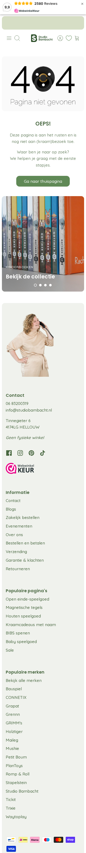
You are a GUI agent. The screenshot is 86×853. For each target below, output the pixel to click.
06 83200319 (17, 403)
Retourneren (18, 568)
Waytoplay (16, 816)
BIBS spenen (18, 632)
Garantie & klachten (25, 560)
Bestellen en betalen (25, 542)
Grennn (13, 714)
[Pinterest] (31, 453)
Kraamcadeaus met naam (31, 624)
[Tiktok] (42, 453)
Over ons (14, 534)
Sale (10, 650)
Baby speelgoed (21, 641)
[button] (35, 285)
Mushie (12, 748)
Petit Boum (16, 756)
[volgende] (77, 22)
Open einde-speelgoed (27, 599)
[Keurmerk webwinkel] (43, 469)
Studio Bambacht (22, 791)
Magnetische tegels (24, 607)
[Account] (58, 38)
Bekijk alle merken (24, 680)
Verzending (16, 551)
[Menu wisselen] (9, 38)
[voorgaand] (8, 22)
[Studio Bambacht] (42, 38)
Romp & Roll (17, 773)
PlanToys (14, 765)
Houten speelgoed (23, 615)
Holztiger (14, 731)
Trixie (11, 808)
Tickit (11, 799)
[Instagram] (20, 453)
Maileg (12, 740)
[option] (43, 244)
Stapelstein (16, 782)
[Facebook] (9, 453)
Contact (13, 500)
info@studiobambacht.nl (29, 410)
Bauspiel (14, 688)
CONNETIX (16, 697)
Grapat (12, 705)
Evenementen (19, 526)
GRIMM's (14, 722)
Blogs (11, 509)
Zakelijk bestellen (22, 517)
